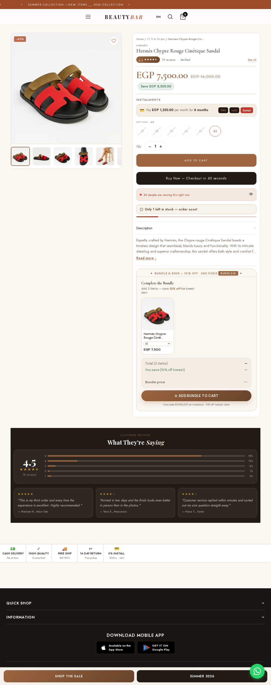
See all (252, 60)
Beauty (124, 16)
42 (215, 131)
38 (157, 131)
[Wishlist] (113, 40)
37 (142, 131)
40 (186, 131)
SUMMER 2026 (202, 676)
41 (200, 131)
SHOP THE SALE (69, 676)
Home (140, 39)
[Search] (170, 16)
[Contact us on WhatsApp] (257, 671)
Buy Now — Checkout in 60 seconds (196, 178)
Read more (145, 258)
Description (144, 228)
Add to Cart (196, 160)
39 (171, 131)
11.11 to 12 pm (156, 39)
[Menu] (88, 16)
